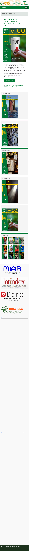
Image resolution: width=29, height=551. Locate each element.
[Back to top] (26, 548)
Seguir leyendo (9, 80)
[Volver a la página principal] (14, 3)
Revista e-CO (4, 7)
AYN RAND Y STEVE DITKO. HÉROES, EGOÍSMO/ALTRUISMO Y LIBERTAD (14, 22)
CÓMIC (13, 85)
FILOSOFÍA (6, 86)
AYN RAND (8, 85)
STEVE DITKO (13, 86)
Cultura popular (19, 85)
